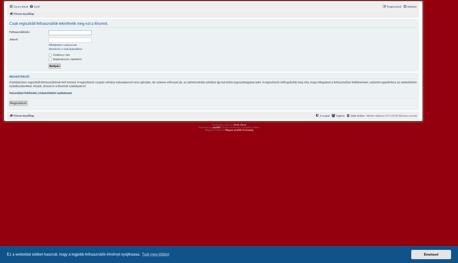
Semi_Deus (240, 124)
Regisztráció (18, 103)
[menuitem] (35, 7)
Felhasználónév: (19, 32)
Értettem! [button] (431, 254)
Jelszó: (13, 39)
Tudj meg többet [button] (155, 254)
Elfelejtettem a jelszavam (63, 44)
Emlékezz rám (61, 54)
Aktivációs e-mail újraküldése (65, 48)
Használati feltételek (23, 93)
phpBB (216, 127)
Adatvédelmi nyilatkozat (55, 93)
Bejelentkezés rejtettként (67, 59)
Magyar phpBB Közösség (239, 130)
